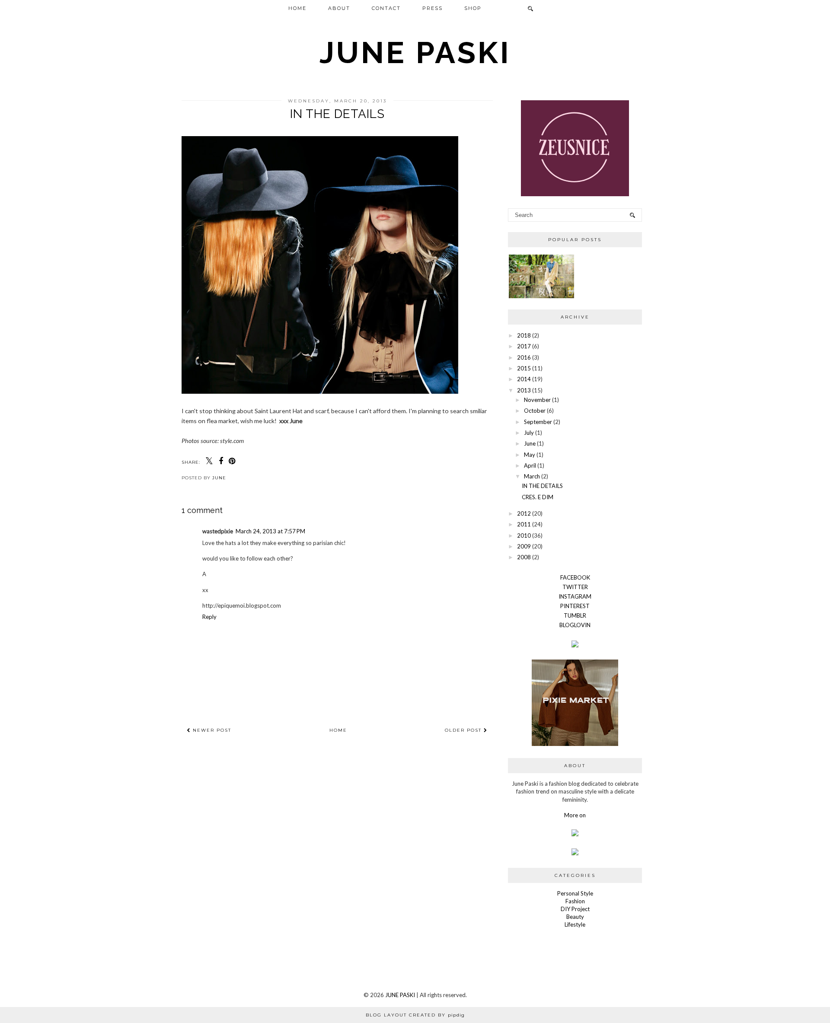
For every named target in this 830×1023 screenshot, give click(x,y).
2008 (524, 557)
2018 (524, 335)
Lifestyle (575, 924)
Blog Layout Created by (415, 1015)
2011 (524, 524)
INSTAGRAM (575, 596)
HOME (297, 8)
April (530, 465)
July (529, 432)
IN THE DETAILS (542, 485)
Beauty (575, 916)
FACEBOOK (575, 577)
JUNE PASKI (415, 52)
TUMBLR (575, 615)
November (537, 399)
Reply (209, 616)
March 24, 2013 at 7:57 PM (270, 531)
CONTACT (386, 8)
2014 (524, 379)
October (535, 410)
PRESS (432, 8)
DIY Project (575, 908)
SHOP (473, 8)
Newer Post (211, 730)
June (530, 443)
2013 (524, 390)
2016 (524, 357)
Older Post (464, 730)
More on (575, 815)
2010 (524, 535)
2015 (524, 368)
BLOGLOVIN (575, 624)
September (538, 421)
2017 (524, 346)
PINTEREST (575, 605)
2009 (524, 546)
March (532, 476)
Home (338, 730)
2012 (524, 513)
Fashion (575, 901)
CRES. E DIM (537, 497)
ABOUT (339, 8)
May (529, 454)
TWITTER (575, 586)
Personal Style (575, 893)
